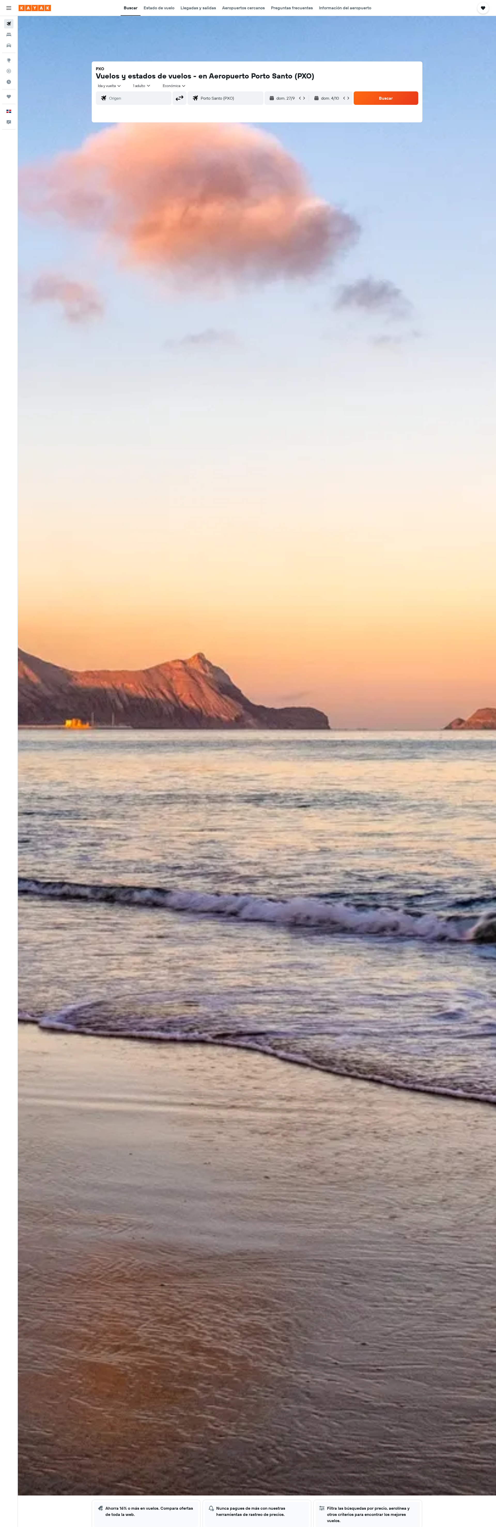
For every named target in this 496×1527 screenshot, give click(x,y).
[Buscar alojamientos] (9, 34)
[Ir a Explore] (9, 60)
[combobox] (109, 85)
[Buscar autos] (9, 45)
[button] (8, 8)
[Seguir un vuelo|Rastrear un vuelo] (9, 71)
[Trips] (9, 96)
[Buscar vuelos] (9, 24)
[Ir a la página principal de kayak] (35, 8)
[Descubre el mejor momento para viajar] (9, 82)
